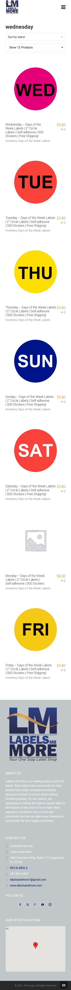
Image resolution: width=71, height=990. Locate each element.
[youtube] (42, 904)
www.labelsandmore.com (26, 885)
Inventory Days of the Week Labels (27, 141)
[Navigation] (63, 7)
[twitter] (27, 904)
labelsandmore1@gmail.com (28, 879)
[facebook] (20, 904)
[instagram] (50, 904)
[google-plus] (35, 904)
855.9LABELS (18, 868)
